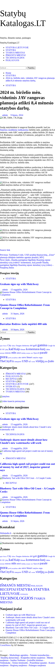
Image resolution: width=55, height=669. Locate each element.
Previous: (27, 256)
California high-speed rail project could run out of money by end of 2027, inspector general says (27, 467)
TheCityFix (7, 361)
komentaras (33, 349)
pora (3, 356)
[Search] (1, 65)
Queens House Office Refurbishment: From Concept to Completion (25, 306)
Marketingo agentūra (19, 655)
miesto (8, 353)
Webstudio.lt (5, 533)
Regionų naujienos (18, 665)
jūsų (6, 349)
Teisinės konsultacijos (39, 655)
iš (0, 349)
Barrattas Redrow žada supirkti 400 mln (23, 324)
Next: (27, 264)
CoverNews (5, 645)
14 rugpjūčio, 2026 (19, 497)
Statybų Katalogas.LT (9, 42)
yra (46, 361)
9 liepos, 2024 (17, 115)
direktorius (25, 346)
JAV (3, 349)
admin (5, 115)
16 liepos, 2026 (17, 329)
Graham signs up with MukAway (19, 284)
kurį (42, 349)
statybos (35, 358)
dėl (31, 345)
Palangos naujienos (37, 665)
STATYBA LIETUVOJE (17, 47)
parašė (43, 352)
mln (13, 352)
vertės (33, 361)
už (30, 361)
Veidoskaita (5, 663)
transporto (18, 362)
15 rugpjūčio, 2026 (19, 289)
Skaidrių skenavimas (10, 658)
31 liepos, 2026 (17, 313)
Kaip (17, 349)
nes (32, 353)
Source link (5, 250)
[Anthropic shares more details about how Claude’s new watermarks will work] (27, 429)
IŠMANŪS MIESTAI (16, 55)
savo (24, 357)
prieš (9, 357)
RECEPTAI (11, 379)
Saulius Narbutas (17, 660)
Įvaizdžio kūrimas (35, 660)
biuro (5, 345)
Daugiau (19, 346)
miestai (2, 353)
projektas (15, 357)
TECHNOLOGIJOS (15, 58)
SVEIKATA (11, 386)
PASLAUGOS (12, 60)
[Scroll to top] (1, 648)
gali (35, 345)
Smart (29, 357)
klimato (22, 349)
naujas (28, 353)
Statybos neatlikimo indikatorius (14, 130)
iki (54, 346)
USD (25, 361)
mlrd (19, 353)
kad (11, 349)
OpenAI (36, 353)
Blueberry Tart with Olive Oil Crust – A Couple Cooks (30, 627)
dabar (13, 345)
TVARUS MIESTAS (15, 52)
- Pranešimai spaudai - (38, 663)
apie (1, 345)
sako (19, 358)
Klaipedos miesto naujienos (33, 658)
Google (50, 346)
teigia (40, 358)
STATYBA (11, 50)
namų (23, 353)
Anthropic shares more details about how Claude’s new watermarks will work (24, 441)
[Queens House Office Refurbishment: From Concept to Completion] (27, 295)
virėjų (40, 361)
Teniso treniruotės (20, 663)
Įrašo (51, 361)
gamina (42, 345)
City (9, 345)
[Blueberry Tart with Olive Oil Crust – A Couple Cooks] (25, 478)
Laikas (48, 349)
